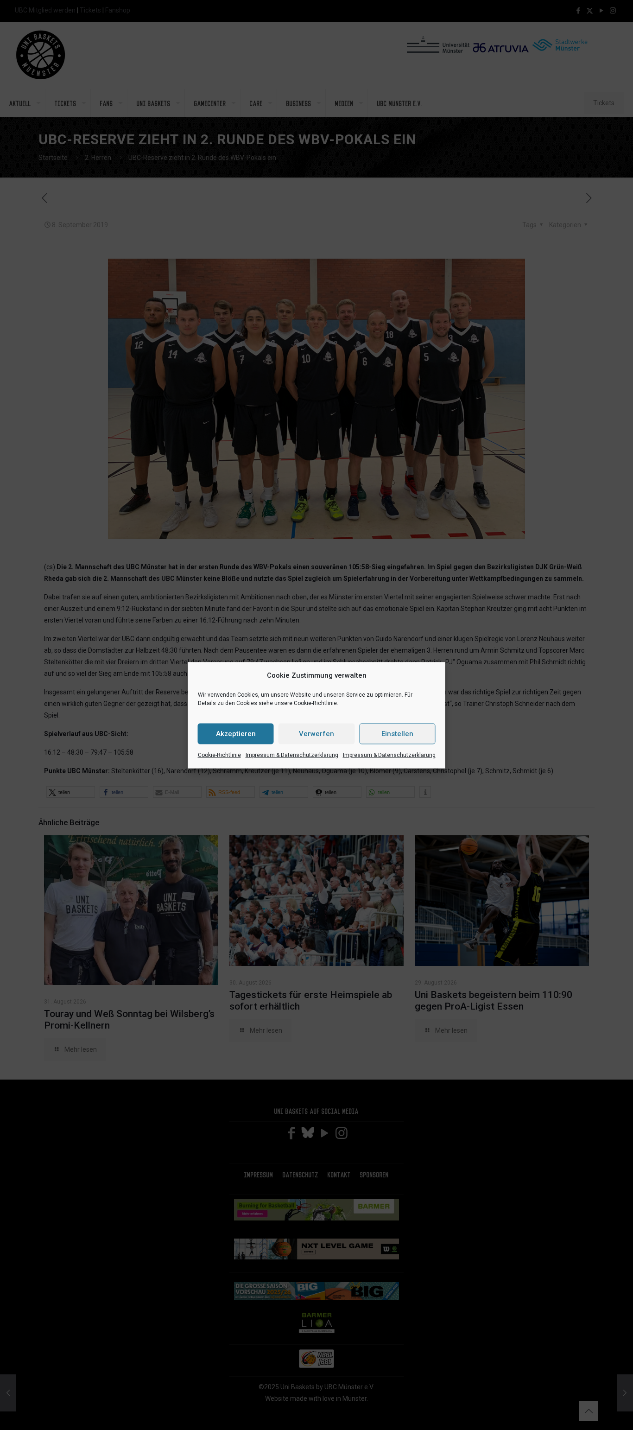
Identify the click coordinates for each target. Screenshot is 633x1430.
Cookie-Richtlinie (219, 754)
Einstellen (397, 734)
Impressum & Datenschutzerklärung (292, 754)
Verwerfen (316, 734)
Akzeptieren (236, 734)
